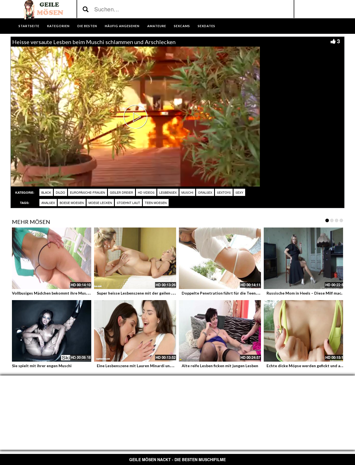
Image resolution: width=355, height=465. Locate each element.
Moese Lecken (100, 202)
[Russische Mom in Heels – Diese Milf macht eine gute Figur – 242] (305, 258)
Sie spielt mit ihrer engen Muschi (42, 365)
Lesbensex (168, 192)
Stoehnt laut (128, 202)
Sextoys (224, 192)
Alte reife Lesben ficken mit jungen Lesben (220, 365)
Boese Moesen (72, 202)
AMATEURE (156, 26)
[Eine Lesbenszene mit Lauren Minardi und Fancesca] (135, 331)
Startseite (29, 26)
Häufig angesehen (122, 26)
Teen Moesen (156, 202)
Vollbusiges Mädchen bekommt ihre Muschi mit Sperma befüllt (69, 293)
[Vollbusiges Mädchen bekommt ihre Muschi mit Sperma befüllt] (50, 258)
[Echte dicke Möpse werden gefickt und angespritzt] (305, 331)
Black (46, 192)
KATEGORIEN (58, 26)
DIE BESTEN (87, 26)
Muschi (187, 192)
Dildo (60, 192)
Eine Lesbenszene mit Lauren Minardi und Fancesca (143, 365)
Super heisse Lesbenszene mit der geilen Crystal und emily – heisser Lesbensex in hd (173, 293)
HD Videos (146, 192)
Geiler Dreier (121, 192)
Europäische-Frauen (87, 192)
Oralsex (205, 192)
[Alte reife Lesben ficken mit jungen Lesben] (220, 331)
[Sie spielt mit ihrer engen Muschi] (50, 331)
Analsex (48, 202)
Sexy (239, 192)
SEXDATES (206, 26)
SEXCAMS (182, 26)
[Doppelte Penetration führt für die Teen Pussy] (220, 258)
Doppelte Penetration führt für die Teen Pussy (224, 293)
